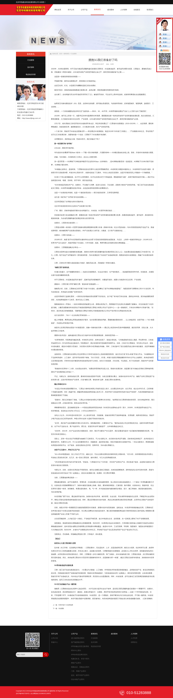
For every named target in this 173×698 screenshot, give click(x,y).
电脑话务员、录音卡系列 (80, 659)
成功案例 (114, 634)
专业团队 (61, 608)
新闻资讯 (66, 53)
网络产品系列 (76, 663)
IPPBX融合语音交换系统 (80, 646)
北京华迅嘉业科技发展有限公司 (39, 691)
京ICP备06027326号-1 (23, 693)
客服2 (165, 38)
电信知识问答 (31, 74)
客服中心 (54, 642)
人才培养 (134, 638)
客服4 (165, 46)
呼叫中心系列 (76, 650)
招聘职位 (134, 642)
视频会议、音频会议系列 (80, 667)
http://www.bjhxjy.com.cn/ (31, 118)
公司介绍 (54, 638)
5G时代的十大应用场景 (65, 605)
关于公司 (54, 634)
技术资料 (30, 67)
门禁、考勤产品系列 (78, 671)
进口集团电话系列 (77, 638)
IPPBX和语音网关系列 (79, 655)
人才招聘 (134, 634)
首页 (60, 53)
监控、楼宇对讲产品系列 (80, 675)
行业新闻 (30, 60)
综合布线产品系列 (77, 679)
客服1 (165, 34)
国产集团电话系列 (77, 642)
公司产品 (74, 634)
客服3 (165, 42)
